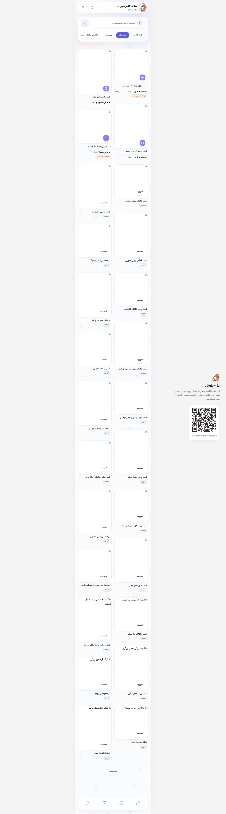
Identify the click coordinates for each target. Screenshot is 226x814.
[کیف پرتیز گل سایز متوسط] (131, 506)
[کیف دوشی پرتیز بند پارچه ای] (131, 397)
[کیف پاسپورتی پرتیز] (94, 71)
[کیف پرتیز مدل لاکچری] (94, 511)
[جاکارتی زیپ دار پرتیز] (94, 295)
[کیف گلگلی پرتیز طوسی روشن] (131, 343)
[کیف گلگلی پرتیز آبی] (94, 186)
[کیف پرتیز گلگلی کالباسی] (131, 289)
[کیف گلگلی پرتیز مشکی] (131, 181)
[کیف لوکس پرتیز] (94, 673)
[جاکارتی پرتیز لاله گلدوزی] (94, 126)
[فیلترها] (85, 23)
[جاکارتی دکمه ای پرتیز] (94, 349)
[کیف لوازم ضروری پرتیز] (131, 126)
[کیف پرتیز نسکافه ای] (131, 452)
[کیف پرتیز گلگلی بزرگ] (94, 240)
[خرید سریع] (142, 77)
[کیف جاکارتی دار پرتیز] (131, 614)
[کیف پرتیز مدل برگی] (131, 668)
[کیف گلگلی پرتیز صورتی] (131, 235)
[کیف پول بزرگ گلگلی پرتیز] (131, 66)
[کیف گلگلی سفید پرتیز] (94, 403)
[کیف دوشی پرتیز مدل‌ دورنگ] (94, 619)
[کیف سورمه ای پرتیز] (131, 560)
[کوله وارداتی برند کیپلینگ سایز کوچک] (94, 565)
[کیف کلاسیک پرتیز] (94, 728)
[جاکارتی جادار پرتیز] (131, 722)
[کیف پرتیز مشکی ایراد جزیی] (94, 457)
